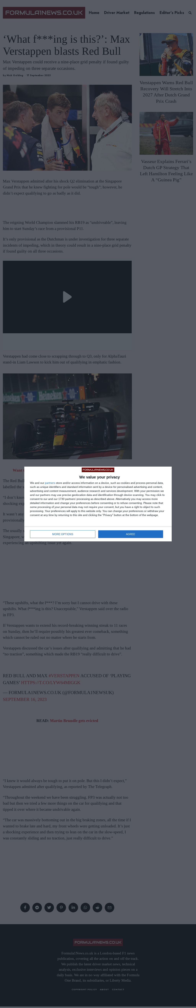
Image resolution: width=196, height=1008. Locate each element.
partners (50, 483)
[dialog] (98, 504)
